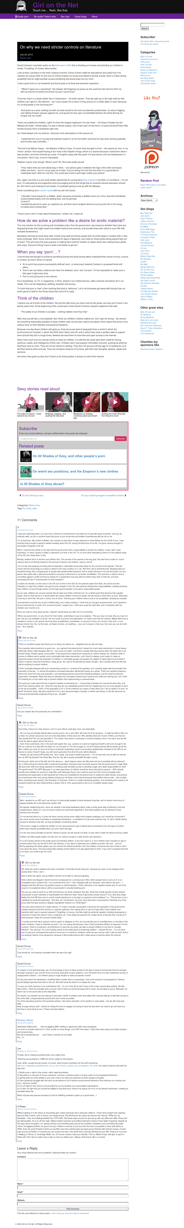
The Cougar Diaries (148, 293)
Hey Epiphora (146, 242)
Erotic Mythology (147, 229)
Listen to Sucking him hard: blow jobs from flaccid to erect (115, 402)
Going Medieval (147, 317)
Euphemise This (147, 232)
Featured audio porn (149, 59)
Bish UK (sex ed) (147, 312)
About (95, 16)
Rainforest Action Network (151, 349)
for (24, 508)
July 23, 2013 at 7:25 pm (25, 708)
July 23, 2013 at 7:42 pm (27, 725)
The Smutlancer (147, 333)
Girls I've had (146, 64)
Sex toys (65, 16)
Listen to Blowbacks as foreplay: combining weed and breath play (86, 402)
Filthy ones (145, 61)
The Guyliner (146, 330)
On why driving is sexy (32, 495)
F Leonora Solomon (148, 234)
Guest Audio (145, 67)
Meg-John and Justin (149, 320)
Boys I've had (146, 56)
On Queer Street (147, 272)
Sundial (143, 285)
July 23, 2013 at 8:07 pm (25, 949)
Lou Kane (144, 253)
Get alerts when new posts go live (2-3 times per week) (154, 42)
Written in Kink (146, 299)
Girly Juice (144, 240)
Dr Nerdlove (145, 314)
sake (34, 508)
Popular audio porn (148, 72)
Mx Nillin (144, 264)
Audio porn (23, 16)
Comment (21, 1156)
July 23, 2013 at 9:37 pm (25, 966)
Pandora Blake (146, 275)
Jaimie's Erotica (147, 245)
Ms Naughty (145, 258)
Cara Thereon (146, 218)
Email (20, 1192)
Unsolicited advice (148, 83)
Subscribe (120, 438)
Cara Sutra (145, 215)
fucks (28, 508)
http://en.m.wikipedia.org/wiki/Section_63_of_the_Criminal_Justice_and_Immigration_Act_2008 (57, 1065)
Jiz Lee (143, 248)
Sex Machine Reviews (149, 283)
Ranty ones (25, 57)
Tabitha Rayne (146, 288)
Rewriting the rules (148, 322)
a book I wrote (46, 190)
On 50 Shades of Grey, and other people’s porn (68, 456)
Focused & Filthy (147, 237)
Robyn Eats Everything (150, 277)
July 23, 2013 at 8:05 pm (28, 796)
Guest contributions (148, 70)
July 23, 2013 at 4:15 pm (25, 530)
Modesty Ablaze (25, 1020)
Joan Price (145, 250)
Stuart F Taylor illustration (151, 328)
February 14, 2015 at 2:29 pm (27, 1109)
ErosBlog (144, 226)
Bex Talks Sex (146, 213)
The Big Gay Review (149, 291)
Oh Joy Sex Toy (147, 269)
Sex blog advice (147, 78)
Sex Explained (91, 179)
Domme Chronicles (148, 223)
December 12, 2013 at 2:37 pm (27, 1051)
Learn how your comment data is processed (70, 1213)
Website (21, 1200)
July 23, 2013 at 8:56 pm (29, 865)
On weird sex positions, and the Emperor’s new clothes (75, 471)
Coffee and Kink (147, 221)
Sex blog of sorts (147, 280)
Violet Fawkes (146, 296)
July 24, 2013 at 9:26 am (25, 1023)
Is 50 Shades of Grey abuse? (42, 483)
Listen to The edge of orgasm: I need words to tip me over (30, 402)
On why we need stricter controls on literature (60, 47)
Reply (19, 630)
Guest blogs (80, 16)
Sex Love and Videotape (150, 325)
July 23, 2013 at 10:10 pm (27, 640)
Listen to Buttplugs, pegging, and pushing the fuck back (58, 402)
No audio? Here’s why (45, 16)
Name (20, 1183)
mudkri (143, 261)
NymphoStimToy (147, 267)
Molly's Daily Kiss (147, 256)
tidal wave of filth (63, 65)
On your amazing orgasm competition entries (102, 495)
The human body (147, 80)
